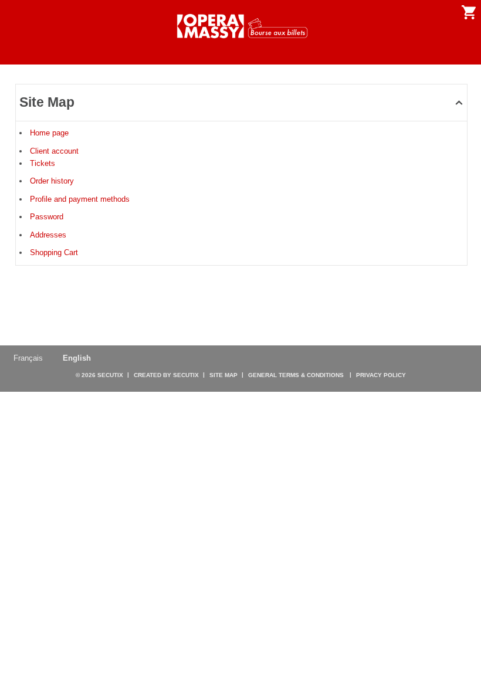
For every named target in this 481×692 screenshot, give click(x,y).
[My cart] (468, 12)
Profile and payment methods (80, 199)
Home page (49, 132)
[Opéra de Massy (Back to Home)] (240, 26)
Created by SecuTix (166, 375)
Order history (52, 181)
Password (46, 216)
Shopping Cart (54, 252)
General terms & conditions (296, 375)
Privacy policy (381, 375)
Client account (54, 151)
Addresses (48, 234)
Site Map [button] (46, 102)
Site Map (223, 375)
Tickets (42, 163)
